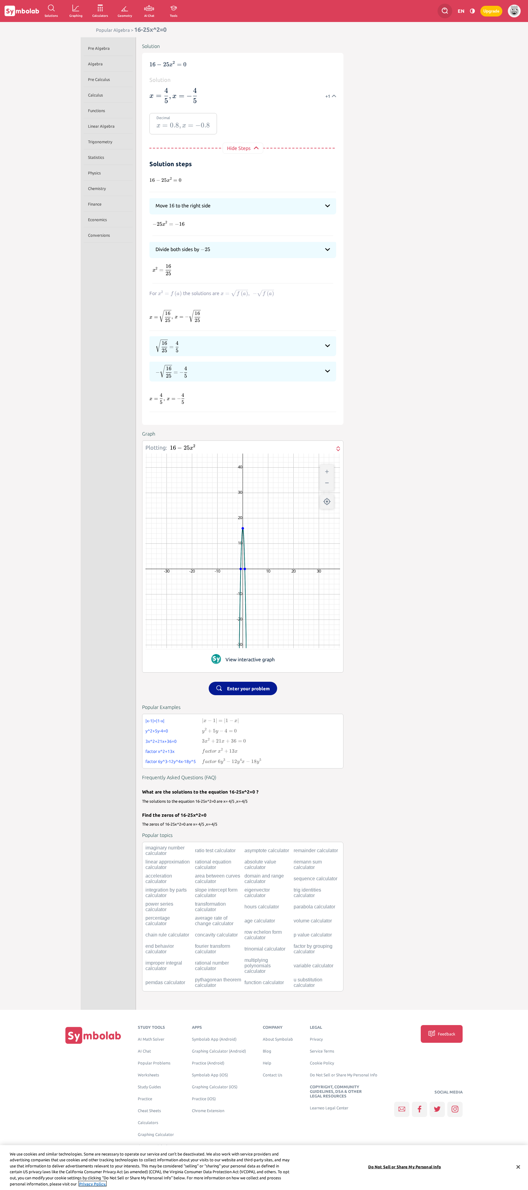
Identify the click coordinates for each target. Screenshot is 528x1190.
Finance (94, 204)
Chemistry (97, 188)
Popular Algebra (113, 30)
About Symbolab (278, 1039)
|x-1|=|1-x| (154, 721)
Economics (97, 219)
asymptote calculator (266, 850)
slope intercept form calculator (216, 892)
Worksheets (148, 1075)
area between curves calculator (217, 878)
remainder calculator (316, 850)
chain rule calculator (167, 934)
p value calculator (313, 934)
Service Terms (322, 1051)
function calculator (264, 982)
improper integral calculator (163, 965)
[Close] (518, 1167)
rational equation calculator (213, 864)
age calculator (259, 920)
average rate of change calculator (214, 920)
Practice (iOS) (204, 1099)
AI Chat (144, 1051)
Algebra (95, 64)
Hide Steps (239, 148)
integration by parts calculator (166, 892)
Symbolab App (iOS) (210, 1075)
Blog (267, 1051)
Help (267, 1063)
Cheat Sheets (149, 1110)
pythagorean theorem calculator (218, 982)
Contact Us (272, 1075)
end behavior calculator (159, 949)
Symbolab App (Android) (214, 1039)
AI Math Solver (151, 1039)
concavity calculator (216, 934)
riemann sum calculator (308, 864)
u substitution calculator (308, 982)
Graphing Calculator (156, 1134)
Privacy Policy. (92, 1183)
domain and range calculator (264, 878)
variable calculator (313, 965)
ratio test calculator (215, 850)
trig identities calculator (307, 892)
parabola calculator (314, 906)
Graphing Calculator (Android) (219, 1051)
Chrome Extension (208, 1110)
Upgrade (491, 11)
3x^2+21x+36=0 (161, 741)
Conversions (99, 235)
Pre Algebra (99, 48)
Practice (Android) (208, 1063)
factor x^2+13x (159, 751)
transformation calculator (210, 906)
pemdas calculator (165, 982)
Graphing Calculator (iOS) (214, 1087)
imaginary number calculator (165, 850)
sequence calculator (315, 878)
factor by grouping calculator (313, 949)
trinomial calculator (264, 948)
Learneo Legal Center (329, 1108)
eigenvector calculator (257, 892)
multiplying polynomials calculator (257, 966)
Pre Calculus (99, 79)
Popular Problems (154, 1063)
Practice (145, 1099)
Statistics (96, 157)
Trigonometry (100, 142)
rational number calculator (212, 965)
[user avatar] (514, 11)
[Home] (93, 1035)
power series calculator (159, 906)
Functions (96, 110)
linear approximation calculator (167, 864)
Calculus (95, 95)
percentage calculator (157, 920)
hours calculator (261, 906)
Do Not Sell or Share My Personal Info (343, 1075)
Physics (94, 173)
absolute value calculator (260, 864)
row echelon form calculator (263, 934)
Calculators (148, 1122)
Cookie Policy (322, 1063)
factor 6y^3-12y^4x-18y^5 (170, 761)
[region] (264, 1167)
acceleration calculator (158, 878)
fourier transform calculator (212, 949)
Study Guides (149, 1087)
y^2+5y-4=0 (156, 731)
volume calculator (313, 920)
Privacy (316, 1039)
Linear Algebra (101, 126)
